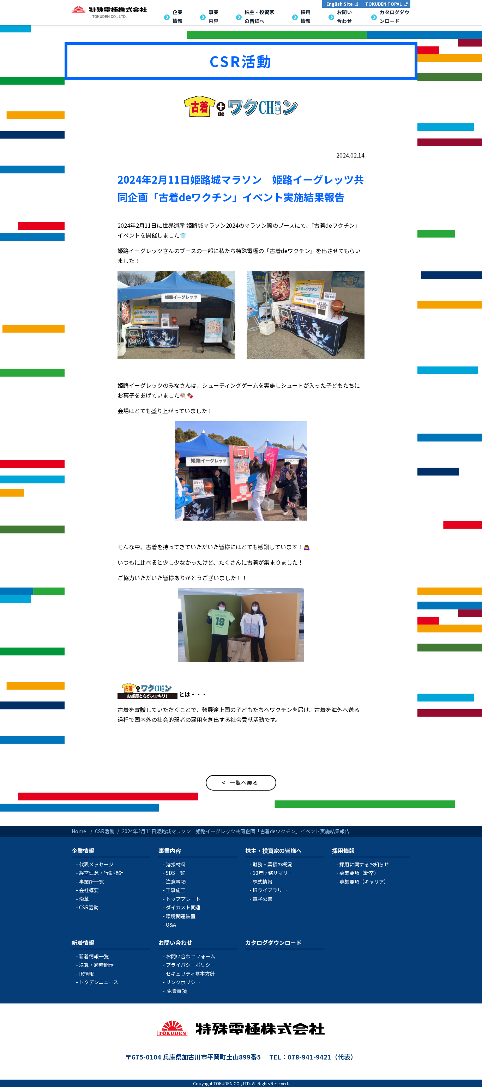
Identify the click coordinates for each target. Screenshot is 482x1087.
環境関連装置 (180, 916)
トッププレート (183, 898)
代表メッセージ (96, 864)
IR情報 (86, 973)
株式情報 (262, 881)
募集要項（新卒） (359, 872)
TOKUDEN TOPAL (383, 4)
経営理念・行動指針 (101, 872)
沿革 (84, 898)
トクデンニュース (98, 981)
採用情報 (343, 850)
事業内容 (169, 850)
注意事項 (176, 881)
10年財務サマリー (273, 872)
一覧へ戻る (244, 782)
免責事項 (177, 990)
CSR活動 (241, 61)
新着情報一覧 (94, 956)
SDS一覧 (175, 872)
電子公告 (262, 898)
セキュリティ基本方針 (190, 973)
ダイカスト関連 (183, 907)
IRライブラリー (270, 889)
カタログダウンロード (273, 942)
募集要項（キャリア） (364, 881)
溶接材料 (176, 864)
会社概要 (89, 889)
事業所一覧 (91, 881)
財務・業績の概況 (272, 864)
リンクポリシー (183, 981)
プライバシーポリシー (190, 964)
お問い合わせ (175, 942)
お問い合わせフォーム (190, 956)
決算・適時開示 (96, 964)
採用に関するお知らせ (364, 864)
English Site (339, 4)
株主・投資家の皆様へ (273, 850)
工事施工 (176, 889)
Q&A (171, 924)
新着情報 (83, 942)
